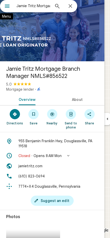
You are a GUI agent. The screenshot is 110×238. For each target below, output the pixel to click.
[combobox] (33, 6)
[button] (52, 156)
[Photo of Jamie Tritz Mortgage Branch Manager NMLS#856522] (52, 30)
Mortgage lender (20, 89)
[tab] (26, 99)
